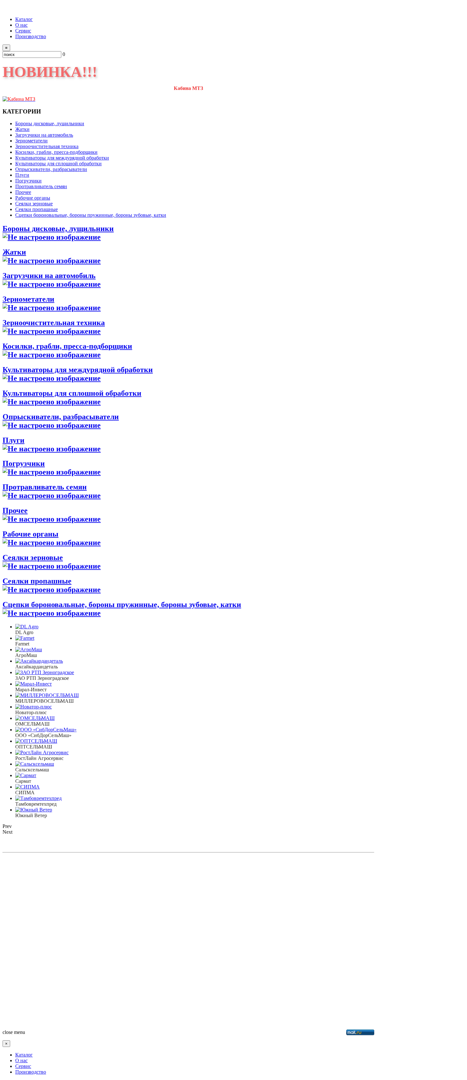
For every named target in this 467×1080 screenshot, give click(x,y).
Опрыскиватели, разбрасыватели (61, 417)
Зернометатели (28, 299)
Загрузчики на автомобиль (49, 275)
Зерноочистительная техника (54, 322)
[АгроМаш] (28, 649)
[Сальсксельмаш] (34, 764)
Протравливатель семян (45, 487)
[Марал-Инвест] (33, 684)
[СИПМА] (27, 786)
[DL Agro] (26, 626)
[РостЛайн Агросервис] (42, 752)
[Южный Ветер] (33, 809)
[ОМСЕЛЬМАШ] (35, 718)
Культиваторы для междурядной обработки (78, 370)
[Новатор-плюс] (33, 706)
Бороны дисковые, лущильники (58, 228)
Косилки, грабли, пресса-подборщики (67, 346)
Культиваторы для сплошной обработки (72, 393)
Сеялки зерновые (33, 557)
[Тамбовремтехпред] (38, 798)
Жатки (14, 252)
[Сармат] (25, 775)
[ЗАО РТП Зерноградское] (44, 672)
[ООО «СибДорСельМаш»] (46, 729)
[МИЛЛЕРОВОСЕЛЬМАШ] (47, 695)
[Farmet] (24, 638)
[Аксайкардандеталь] (39, 661)
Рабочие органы (30, 534)
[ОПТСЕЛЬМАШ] (36, 741)
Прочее (15, 510)
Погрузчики (24, 463)
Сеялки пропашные (37, 581)
